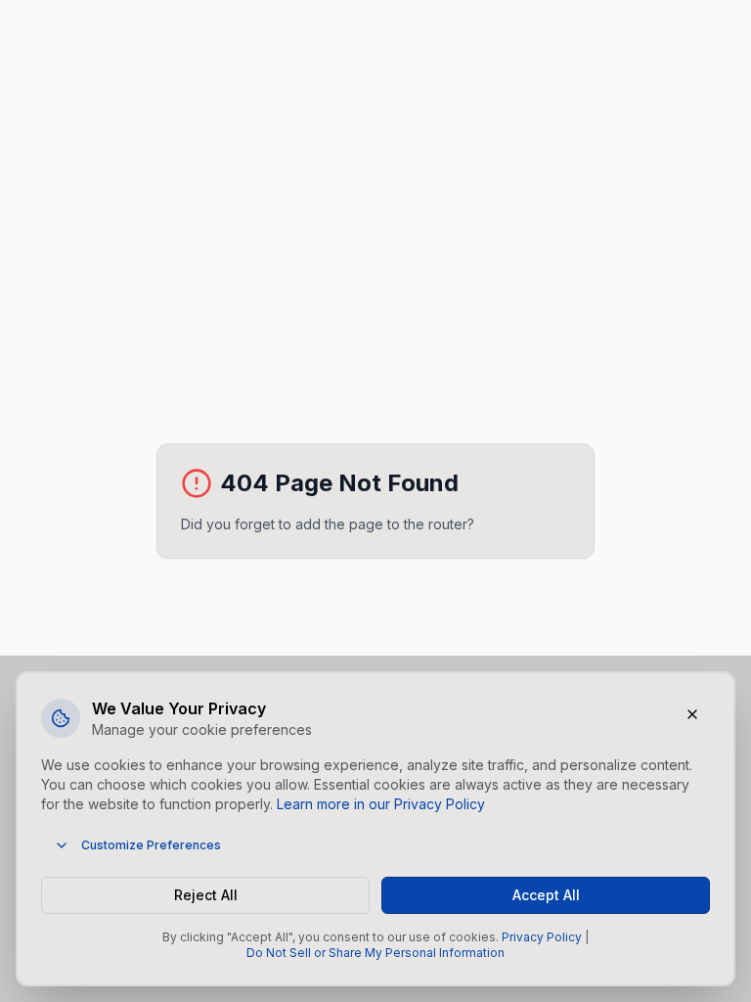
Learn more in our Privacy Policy (381, 804)
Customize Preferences (151, 845)
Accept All (546, 895)
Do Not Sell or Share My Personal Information (375, 952)
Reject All (206, 895)
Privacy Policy (542, 937)
